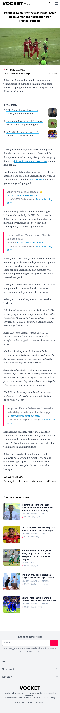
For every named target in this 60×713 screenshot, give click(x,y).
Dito (43, 514)
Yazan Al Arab (36, 179)
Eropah (25, 562)
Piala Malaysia (17, 70)
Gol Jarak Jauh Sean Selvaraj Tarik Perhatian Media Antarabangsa (38, 529)
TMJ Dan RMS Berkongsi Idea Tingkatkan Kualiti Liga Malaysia (38, 576)
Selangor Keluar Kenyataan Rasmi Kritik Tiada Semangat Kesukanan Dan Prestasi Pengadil (30, 16)
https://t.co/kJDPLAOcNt (29, 242)
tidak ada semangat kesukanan (30, 161)
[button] (56, 3)
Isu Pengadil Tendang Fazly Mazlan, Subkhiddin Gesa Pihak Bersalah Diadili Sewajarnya (37, 507)
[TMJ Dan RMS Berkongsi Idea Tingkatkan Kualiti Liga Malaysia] (11, 581)
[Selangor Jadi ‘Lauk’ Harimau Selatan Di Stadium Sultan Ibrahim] (11, 604)
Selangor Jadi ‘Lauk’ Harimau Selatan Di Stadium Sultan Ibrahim (39, 599)
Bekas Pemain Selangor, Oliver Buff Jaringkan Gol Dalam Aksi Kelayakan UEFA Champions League (37, 555)
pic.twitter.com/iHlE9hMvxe (22, 195)
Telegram (30, 648)
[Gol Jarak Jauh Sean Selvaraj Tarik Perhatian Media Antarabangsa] (11, 534)
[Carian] (50, 3)
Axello (54, 73)
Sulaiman (45, 581)
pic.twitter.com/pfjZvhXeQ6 (25, 415)
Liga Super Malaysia (30, 514)
